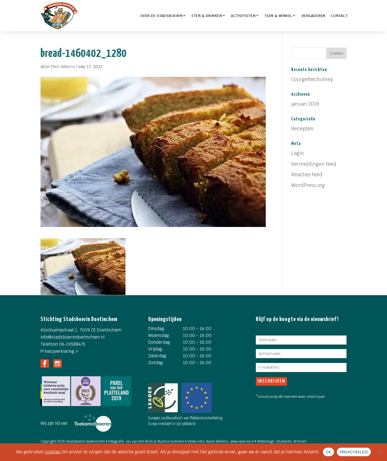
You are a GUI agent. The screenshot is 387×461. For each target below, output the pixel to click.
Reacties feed (306, 174)
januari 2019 (305, 104)
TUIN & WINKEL (278, 15)
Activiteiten (243, 15)
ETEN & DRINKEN (207, 15)
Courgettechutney (312, 79)
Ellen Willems (63, 66)
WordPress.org (308, 185)
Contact (339, 15)
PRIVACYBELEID (354, 452)
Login (297, 153)
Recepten (302, 129)
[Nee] (380, 452)
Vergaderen (313, 15)
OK (328, 452)
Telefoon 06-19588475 (63, 344)
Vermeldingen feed (313, 164)
